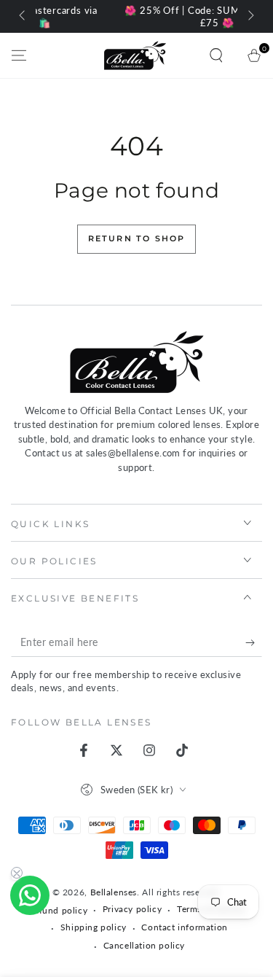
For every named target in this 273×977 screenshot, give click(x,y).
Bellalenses (114, 892)
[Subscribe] (253, 642)
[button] (216, 55)
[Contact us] (30, 895)
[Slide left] (23, 17)
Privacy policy (132, 908)
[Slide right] (249, 17)
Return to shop (137, 238)
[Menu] (19, 55)
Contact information (184, 927)
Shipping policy (93, 927)
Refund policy (57, 910)
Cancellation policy (144, 945)
